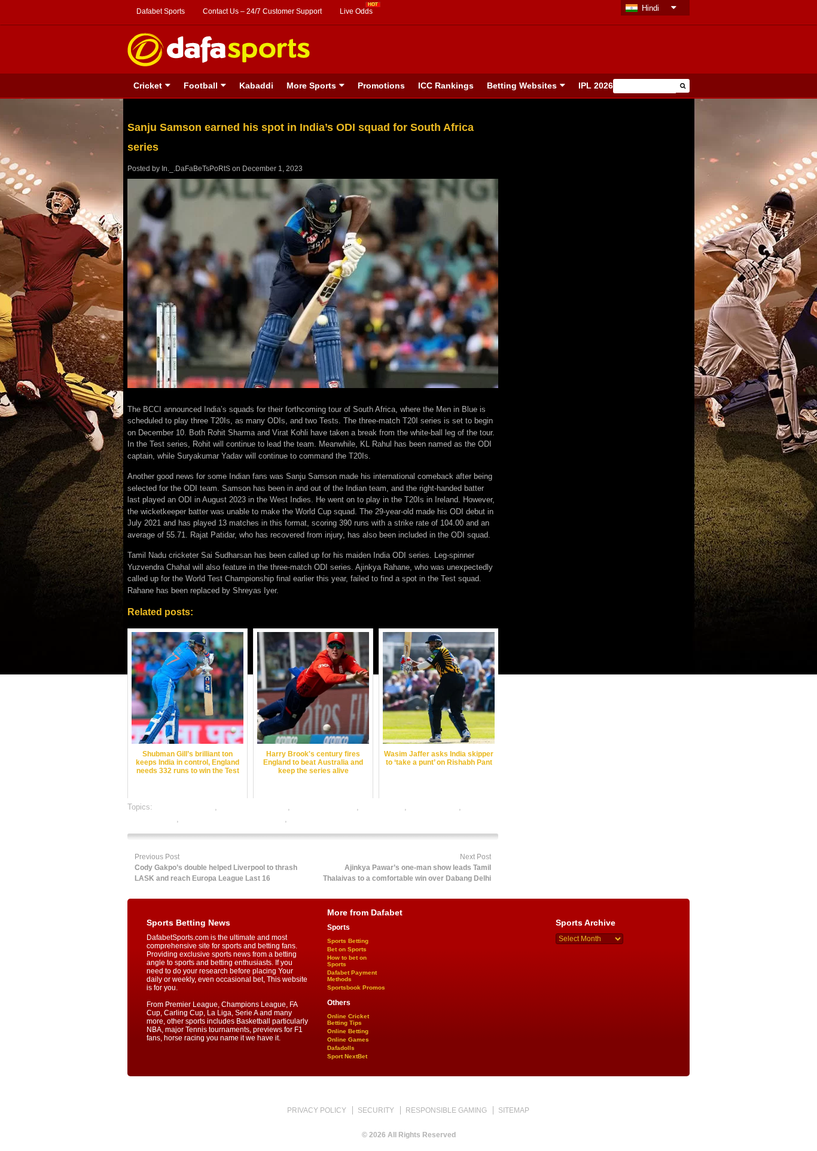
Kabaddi (256, 85)
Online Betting (347, 1031)
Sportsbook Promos (356, 987)
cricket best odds (185, 806)
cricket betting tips (324, 806)
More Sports (311, 85)
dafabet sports (434, 806)
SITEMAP (513, 1110)
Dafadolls (341, 1048)
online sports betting (324, 818)
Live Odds (356, 11)
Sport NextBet (347, 1056)
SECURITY (376, 1110)
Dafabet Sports (160, 11)
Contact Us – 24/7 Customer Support (262, 11)
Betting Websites (522, 85)
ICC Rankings (446, 85)
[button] (683, 86)
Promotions (381, 85)
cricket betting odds (254, 806)
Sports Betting (347, 941)
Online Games (348, 1039)
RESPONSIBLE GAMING (446, 1110)
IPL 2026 (595, 85)
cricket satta (382, 806)
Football (201, 85)
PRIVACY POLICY (316, 1110)
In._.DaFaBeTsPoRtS (195, 168)
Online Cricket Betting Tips (348, 1019)
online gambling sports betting (233, 818)
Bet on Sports (347, 949)
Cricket (147, 85)
